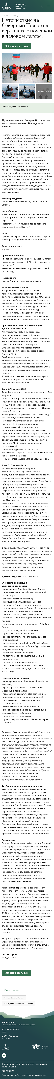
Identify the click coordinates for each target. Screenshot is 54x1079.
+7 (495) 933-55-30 (10, 1029)
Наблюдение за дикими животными (18, 1003)
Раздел (13, 16)
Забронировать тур (16, 46)
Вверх (48, 1023)
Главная (5, 16)
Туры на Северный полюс (14, 998)
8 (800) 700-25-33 (10, 1035)
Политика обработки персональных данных (24, 1075)
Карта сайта (8, 1070)
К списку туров (11, 990)
